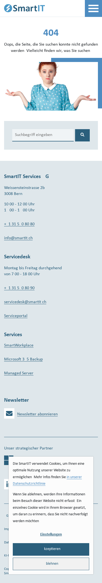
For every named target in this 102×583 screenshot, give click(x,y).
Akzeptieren (51, 549)
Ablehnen (51, 564)
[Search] (82, 135)
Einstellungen (51, 534)
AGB (7, 515)
